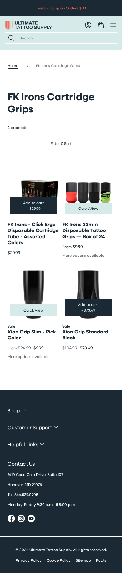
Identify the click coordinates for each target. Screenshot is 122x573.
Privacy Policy (29, 560)
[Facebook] (11, 519)
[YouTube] (31, 519)
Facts (101, 560)
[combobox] (66, 38)
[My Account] (88, 25)
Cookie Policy (59, 560)
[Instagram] (21, 519)
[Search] (10, 38)
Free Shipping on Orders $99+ (61, 7)
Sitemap (83, 560)
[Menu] (113, 25)
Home (13, 65)
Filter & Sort (61, 143)
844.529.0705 (26, 494)
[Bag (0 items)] (100, 25)
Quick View (88, 208)
